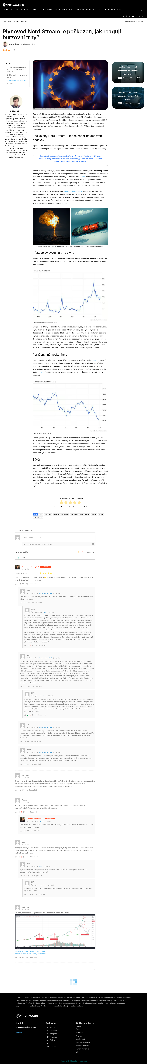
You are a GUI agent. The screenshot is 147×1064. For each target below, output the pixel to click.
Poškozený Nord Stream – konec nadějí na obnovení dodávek (17, 70)
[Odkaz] (48, 544)
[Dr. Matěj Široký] (6, 44)
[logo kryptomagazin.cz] (13, 5)
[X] (139, 16)
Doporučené (7, 21)
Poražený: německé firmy (18, 80)
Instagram (53, 1034)
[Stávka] (33, 544)
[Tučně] (24, 544)
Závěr (11, 83)
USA (35, 517)
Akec (44, 612)
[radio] (61, 502)
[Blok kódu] (45, 544)
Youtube (53, 1046)
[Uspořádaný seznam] (36, 544)
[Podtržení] (30, 544)
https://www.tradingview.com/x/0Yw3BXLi (30, 951)
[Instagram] (130, 16)
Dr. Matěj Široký (14, 44)
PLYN (81, 514)
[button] (141, 10)
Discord (52, 1027)
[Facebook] (126, 16)
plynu (42, 372)
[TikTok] (136, 16)
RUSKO (87, 514)
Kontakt (19, 1033)
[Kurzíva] (27, 544)
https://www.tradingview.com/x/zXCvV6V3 (30, 954)
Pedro (41, 821)
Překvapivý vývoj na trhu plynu (17, 76)
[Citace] (42, 544)
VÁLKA (40, 517)
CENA (40, 514)
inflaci (95, 360)
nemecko (56, 514)
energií (92, 441)
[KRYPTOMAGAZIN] (27, 1015)
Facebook (53, 1030)
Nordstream (74, 514)
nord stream (65, 514)
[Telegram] (133, 16)
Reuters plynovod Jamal (73, 191)
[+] (54, 544)
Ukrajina (101, 514)
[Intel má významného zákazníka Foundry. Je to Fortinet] (128, 98)
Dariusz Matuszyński (31, 567)
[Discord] (123, 16)
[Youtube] (142, 16)
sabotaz (93, 514)
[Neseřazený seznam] (39, 544)
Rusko (82, 177)
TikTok (52, 1040)
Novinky (24, 21)
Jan (44, 696)
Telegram (53, 1037)
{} (51, 544)
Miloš (40, 866)
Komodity (16, 21)
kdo (50, 514)
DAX (46, 514)
